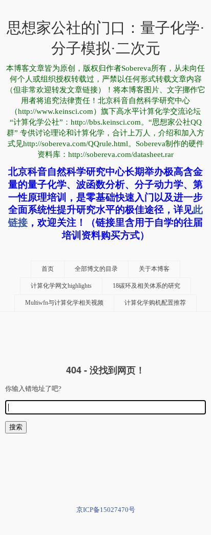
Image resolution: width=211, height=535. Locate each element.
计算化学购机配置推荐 (155, 303)
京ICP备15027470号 (105, 509)
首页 (47, 269)
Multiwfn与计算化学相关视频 (64, 303)
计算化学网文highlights (61, 286)
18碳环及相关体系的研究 (146, 286)
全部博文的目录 (96, 269)
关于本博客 (154, 269)
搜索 (16, 427)
